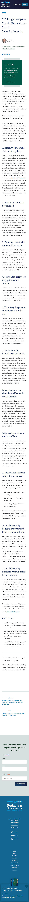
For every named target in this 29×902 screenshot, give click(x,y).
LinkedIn (16, 832)
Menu (25, 5)
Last (3, 766)
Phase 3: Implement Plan (18, 46)
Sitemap (15, 870)
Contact (14, 853)
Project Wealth (14, 863)
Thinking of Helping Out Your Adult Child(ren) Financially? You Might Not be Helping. (12, 702)
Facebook (15, 835)
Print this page (7, 54)
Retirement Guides (14, 865)
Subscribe (21, 784)
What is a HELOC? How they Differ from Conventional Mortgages (13, 714)
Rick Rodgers (10, 40)
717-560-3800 (14, 825)
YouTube (16, 839)
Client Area (14, 858)
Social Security (6, 46)
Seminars (14, 867)
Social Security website (18, 178)
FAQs (14, 851)
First (3, 758)
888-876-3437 (14, 827)
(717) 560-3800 (17, 5)
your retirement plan (13, 611)
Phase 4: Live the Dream (8, 49)
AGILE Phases (15, 860)
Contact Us (10, 82)
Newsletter (14, 855)
